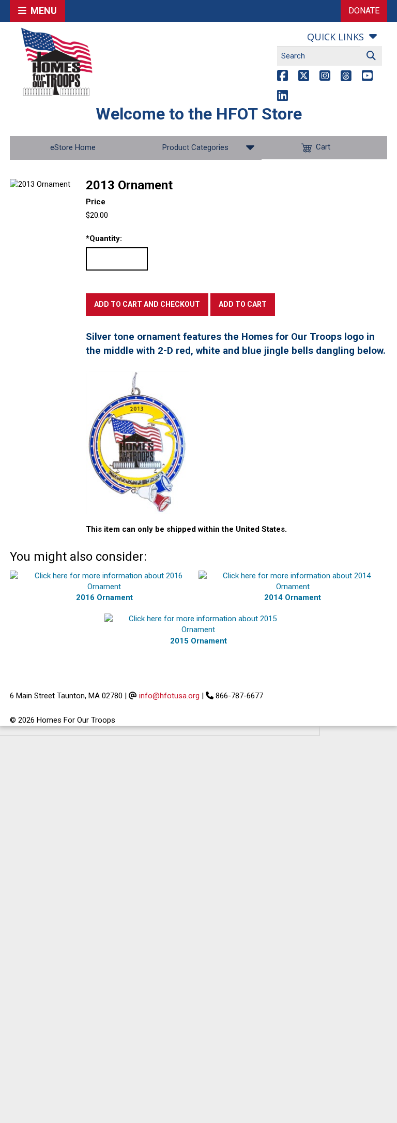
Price (95, 201)
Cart (323, 147)
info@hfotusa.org (169, 695)
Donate (363, 11)
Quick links (335, 37)
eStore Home (73, 147)
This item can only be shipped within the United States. (186, 529)
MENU (41, 10)
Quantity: (104, 238)
